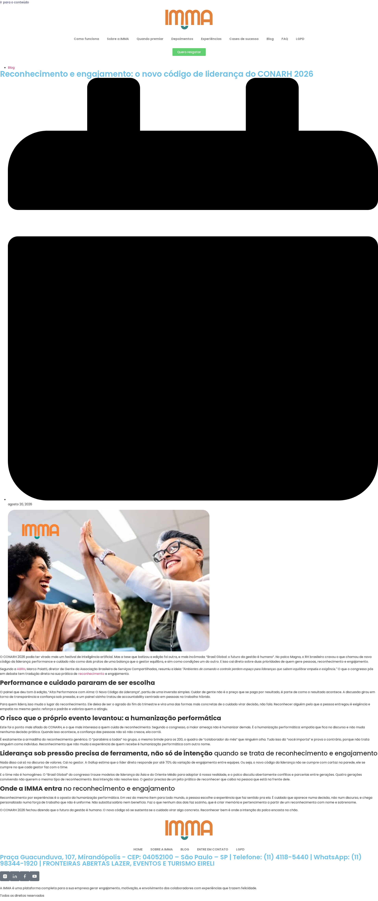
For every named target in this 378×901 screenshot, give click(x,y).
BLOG (185, 849)
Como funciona (86, 39)
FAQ (285, 39)
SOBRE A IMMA (161, 849)
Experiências (211, 39)
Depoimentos (182, 39)
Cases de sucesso (244, 39)
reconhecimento (91, 673)
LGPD (300, 39)
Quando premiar (150, 39)
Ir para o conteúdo (14, 2)
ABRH (21, 669)
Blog (270, 39)
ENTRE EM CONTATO (212, 849)
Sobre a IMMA (118, 39)
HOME (138, 849)
